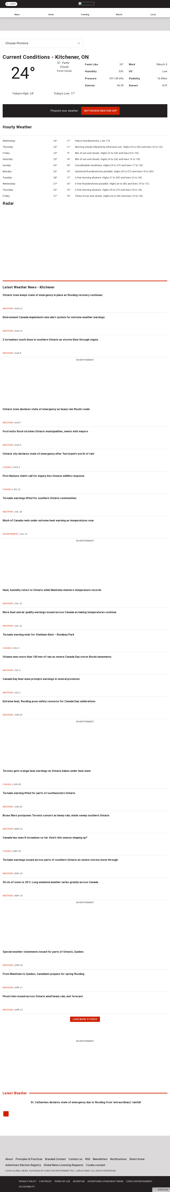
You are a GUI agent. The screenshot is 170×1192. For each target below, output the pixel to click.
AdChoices (163, 1190)
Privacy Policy (28, 1181)
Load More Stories (85, 1020)
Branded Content (55, 1159)
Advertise (79, 1181)
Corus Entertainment (139, 1181)
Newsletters (100, 1159)
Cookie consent (95, 1165)
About (9, 1159)
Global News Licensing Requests (63, 1165)
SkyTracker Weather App (100, 110)
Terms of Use (62, 1181)
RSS (87, 1159)
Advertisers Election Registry (23, 1165)
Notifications (118, 1159)
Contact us (76, 1159)
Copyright (45, 1181)
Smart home (136, 1159)
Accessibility (27, 1187)
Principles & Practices (29, 1159)
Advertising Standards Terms (105, 1181)
